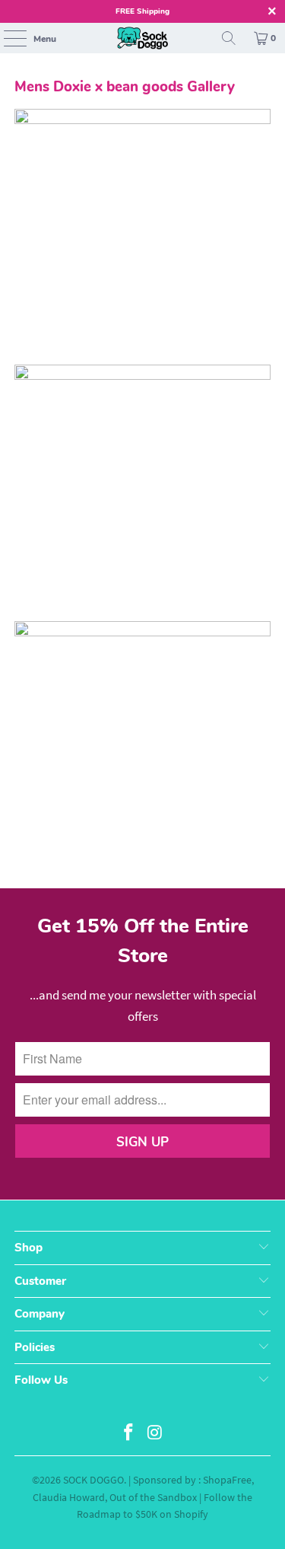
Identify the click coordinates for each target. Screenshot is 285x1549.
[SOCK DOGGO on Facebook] (128, 1434)
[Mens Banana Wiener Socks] (142, 375)
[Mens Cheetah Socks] (142, 119)
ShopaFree (227, 1480)
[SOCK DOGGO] (142, 38)
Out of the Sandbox (153, 1497)
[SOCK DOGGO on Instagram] (155, 1434)
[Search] (228, 38)
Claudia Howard (69, 1497)
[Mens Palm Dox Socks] (142, 631)
